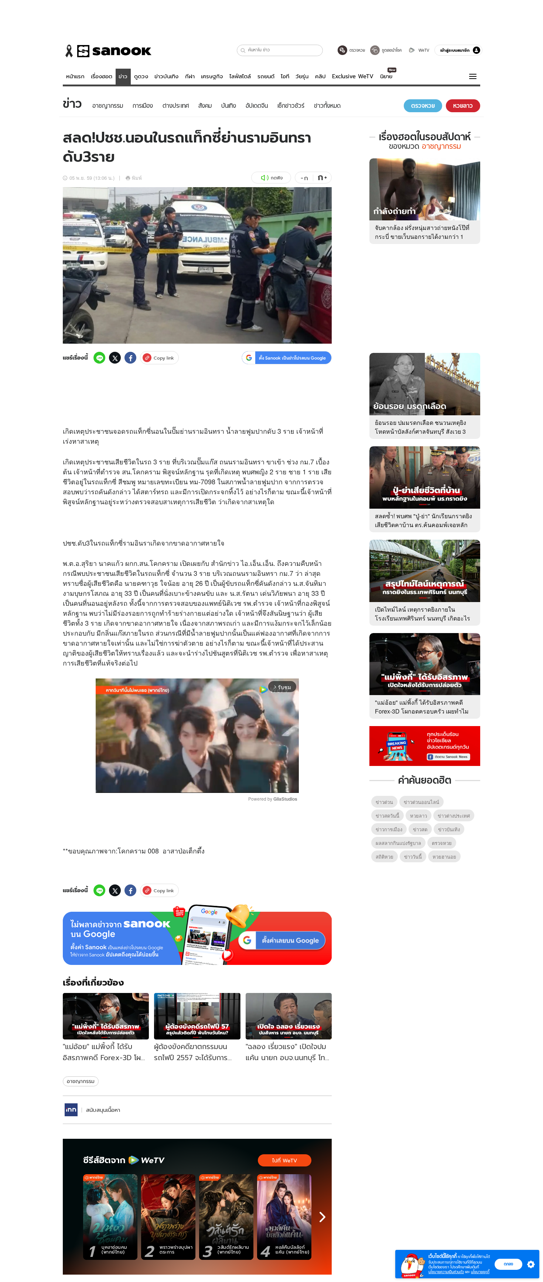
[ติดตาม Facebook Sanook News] (424, 745)
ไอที (285, 76)
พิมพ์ (137, 177)
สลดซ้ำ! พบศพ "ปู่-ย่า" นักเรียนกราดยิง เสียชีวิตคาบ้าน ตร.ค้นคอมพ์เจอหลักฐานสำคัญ (423, 525)
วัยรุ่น (302, 76)
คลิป (320, 76)
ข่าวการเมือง (389, 829)
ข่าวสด (420, 829)
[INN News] (71, 1109)
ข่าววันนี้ (413, 856)
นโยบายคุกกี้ (480, 1272)
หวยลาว (418, 815)
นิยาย (386, 76)
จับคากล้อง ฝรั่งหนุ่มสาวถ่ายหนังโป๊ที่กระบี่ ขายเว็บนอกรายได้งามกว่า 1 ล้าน (422, 236)
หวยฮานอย (444, 856)
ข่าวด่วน (384, 801)
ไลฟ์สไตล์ (240, 76)
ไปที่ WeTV (284, 1160)
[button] (243, 50)
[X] (115, 358)
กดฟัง (277, 178)
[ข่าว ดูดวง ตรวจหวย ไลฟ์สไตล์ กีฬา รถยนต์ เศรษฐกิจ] (107, 51)
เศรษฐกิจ (212, 76)
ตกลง (508, 1264)
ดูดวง (141, 76)
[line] (99, 358)
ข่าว (123, 76)
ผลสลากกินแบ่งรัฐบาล (398, 842)
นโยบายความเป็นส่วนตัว (446, 1272)
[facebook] (130, 358)
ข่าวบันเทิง (166, 76)
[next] (322, 1217)
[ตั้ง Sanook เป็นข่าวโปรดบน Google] (197, 934)
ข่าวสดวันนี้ (387, 815)
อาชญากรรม (81, 1081)
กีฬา (190, 76)
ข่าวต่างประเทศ (454, 815)
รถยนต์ (265, 76)
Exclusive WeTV (352, 76)
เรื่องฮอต (101, 76)
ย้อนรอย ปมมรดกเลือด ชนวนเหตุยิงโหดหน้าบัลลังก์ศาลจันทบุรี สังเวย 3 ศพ (420, 431)
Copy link (164, 358)
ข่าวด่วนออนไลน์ (421, 801)
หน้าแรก (75, 76)
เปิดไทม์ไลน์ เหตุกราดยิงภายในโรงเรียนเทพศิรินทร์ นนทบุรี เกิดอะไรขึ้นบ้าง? (422, 618)
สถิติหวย (384, 856)
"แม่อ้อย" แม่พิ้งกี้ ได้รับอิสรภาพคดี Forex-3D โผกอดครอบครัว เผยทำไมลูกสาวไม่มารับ (422, 711)
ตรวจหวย (442, 842)
